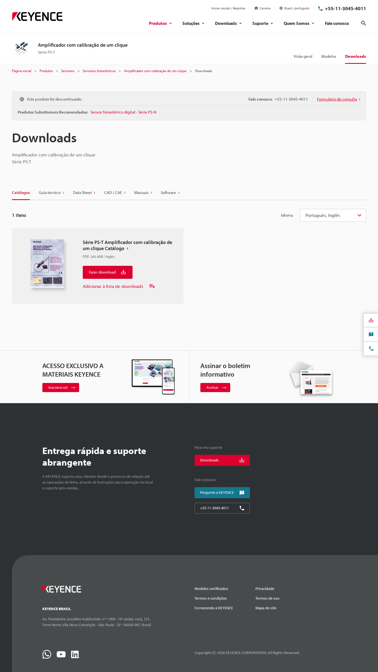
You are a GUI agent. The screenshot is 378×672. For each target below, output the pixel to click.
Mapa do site (265, 607)
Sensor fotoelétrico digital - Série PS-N (123, 112)
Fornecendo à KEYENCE (214, 607)
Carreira (265, 8)
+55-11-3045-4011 (345, 8)
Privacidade (264, 588)
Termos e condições (211, 598)
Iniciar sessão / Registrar (228, 8)
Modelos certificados (211, 588)
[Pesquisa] (363, 23)
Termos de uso (267, 598)
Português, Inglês (322, 215)
